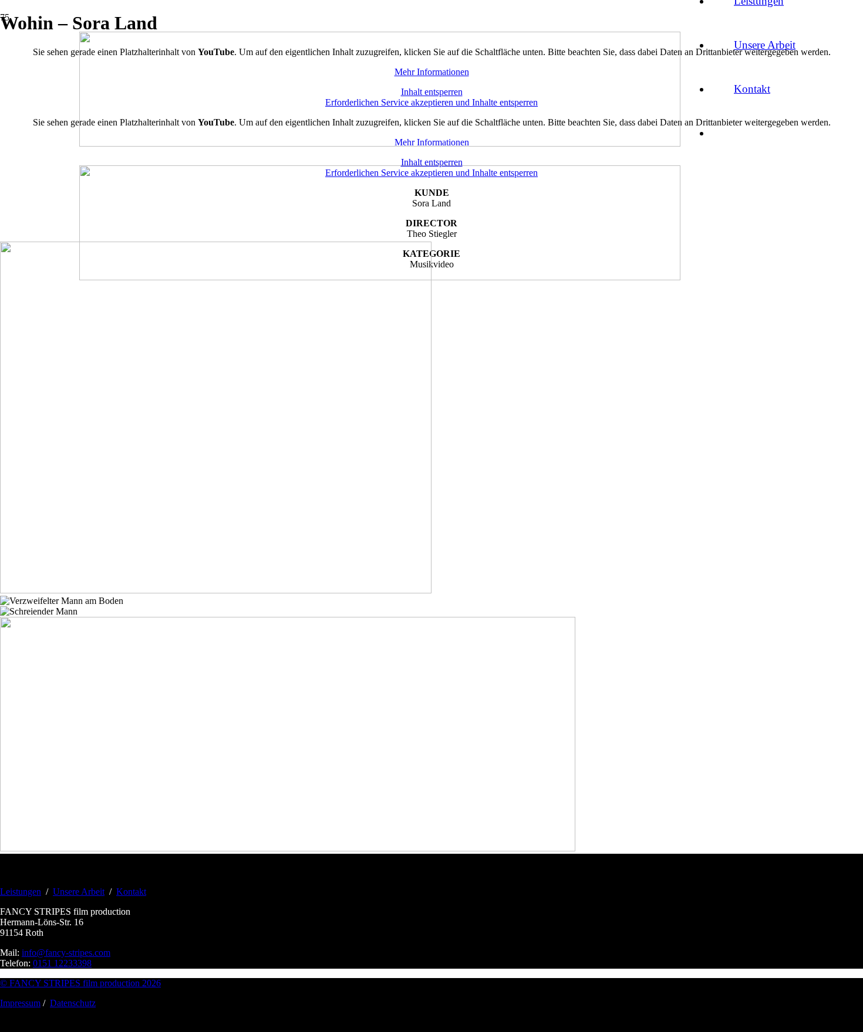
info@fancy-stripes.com (66, 953)
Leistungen (20, 892)
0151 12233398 (62, 963)
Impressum (20, 1003)
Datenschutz (73, 1003)
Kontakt (131, 892)
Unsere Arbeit (78, 892)
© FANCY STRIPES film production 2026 (80, 983)
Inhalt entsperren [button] (432, 162)
